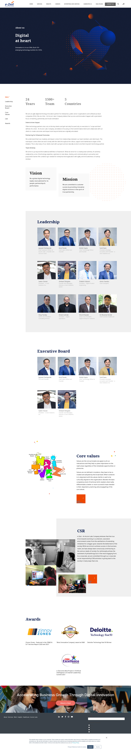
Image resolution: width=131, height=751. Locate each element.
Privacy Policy (75, 742)
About (5, 717)
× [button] (107, 737)
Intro (7, 97)
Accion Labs (33, 717)
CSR (6, 119)
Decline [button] (98, 747)
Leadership (7, 101)
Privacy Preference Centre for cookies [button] (77, 747)
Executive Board (7, 107)
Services (10, 717)
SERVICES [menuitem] (39, 4)
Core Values (7, 113)
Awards (7, 123)
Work (15, 717)
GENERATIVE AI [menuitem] (88, 4)
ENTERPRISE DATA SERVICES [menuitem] (71, 4)
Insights (20, 717)
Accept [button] (90, 747)
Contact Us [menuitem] (110, 4)
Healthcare (26, 717)
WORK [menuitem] (31, 4)
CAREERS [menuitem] (57, 4)
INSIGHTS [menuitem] (48, 4)
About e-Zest (65, 703)
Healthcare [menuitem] (99, 4)
